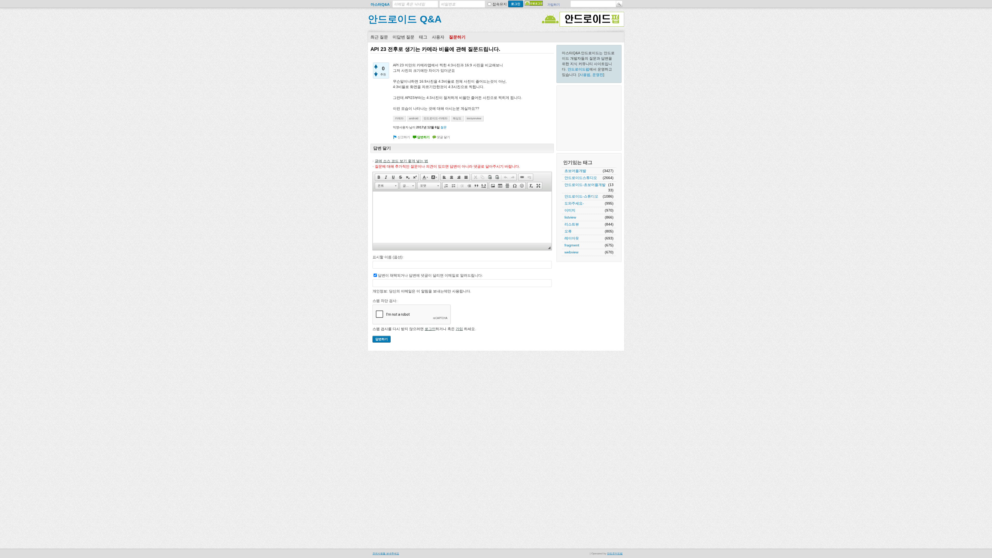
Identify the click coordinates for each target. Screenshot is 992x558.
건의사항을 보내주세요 (386, 553)
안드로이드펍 (578, 69)
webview (571, 252)
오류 (568, 231)
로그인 (430, 329)
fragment (571, 245)
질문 (443, 127)
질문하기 (457, 37)
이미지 (569, 210)
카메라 (399, 118)
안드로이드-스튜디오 (581, 196)
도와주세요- (574, 203)
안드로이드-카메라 (435, 118)
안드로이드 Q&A (404, 19)
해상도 (457, 118)
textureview (474, 118)
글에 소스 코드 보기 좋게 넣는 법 (401, 161)
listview (570, 217)
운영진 (597, 75)
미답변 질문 (403, 37)
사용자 (438, 37)
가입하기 (553, 4)
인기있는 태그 (577, 162)
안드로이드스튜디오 (580, 178)
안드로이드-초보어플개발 (585, 185)
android (413, 118)
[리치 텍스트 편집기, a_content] (462, 217)
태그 (423, 37)
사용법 (584, 75)
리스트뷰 (571, 224)
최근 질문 (379, 37)
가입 (459, 329)
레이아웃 (571, 238)
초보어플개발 (575, 171)
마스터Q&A (380, 4)
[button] (378, 177)
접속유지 (499, 4)
